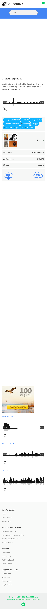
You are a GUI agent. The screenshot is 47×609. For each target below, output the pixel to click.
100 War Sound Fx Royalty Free (13, 535)
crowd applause (12, 124)
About (28, 600)
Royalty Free (6, 521)
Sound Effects (7, 517)
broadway (31, 127)
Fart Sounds (6, 577)
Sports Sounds (7, 563)
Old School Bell (8, 470)
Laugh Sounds (7, 585)
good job (19, 127)
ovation (9, 127)
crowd (26, 120)
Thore (41, 140)
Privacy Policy (36, 600)
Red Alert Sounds (8, 560)
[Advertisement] (23, 43)
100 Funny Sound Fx (9, 531)
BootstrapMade (20, 600)
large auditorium (13, 120)
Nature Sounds (7, 542)
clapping (26, 124)
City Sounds (6, 552)
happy (35, 124)
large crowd (37, 120)
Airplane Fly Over (9, 443)
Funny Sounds (7, 581)
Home (4, 514)
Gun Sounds (6, 556)
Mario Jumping (8, 416)
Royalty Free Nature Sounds (12, 539)
